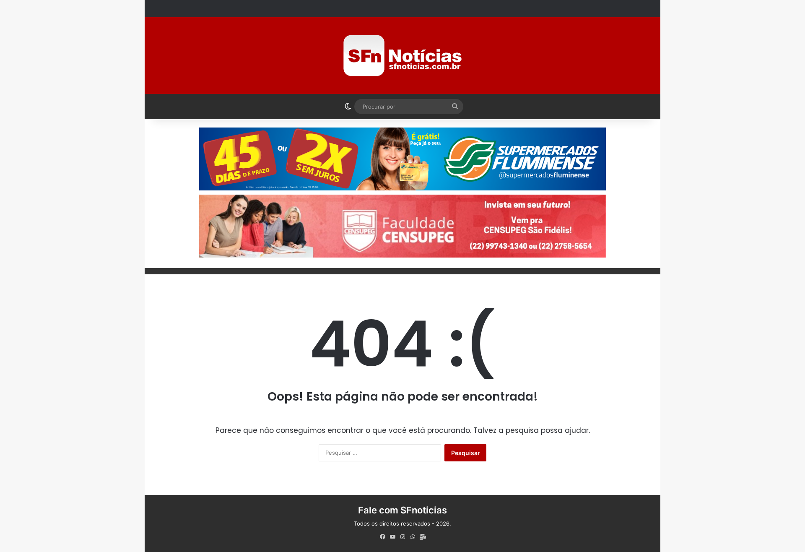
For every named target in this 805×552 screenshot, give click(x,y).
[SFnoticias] (402, 55)
